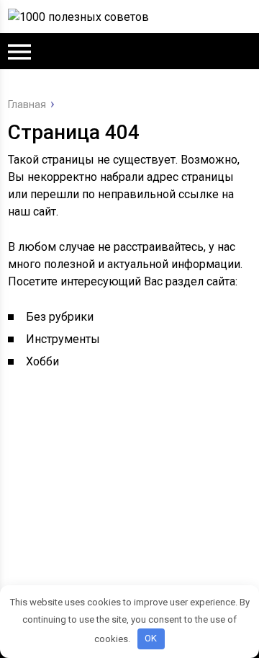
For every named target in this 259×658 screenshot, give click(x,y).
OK (151, 638)
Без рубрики (60, 317)
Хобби (42, 361)
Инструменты (63, 339)
